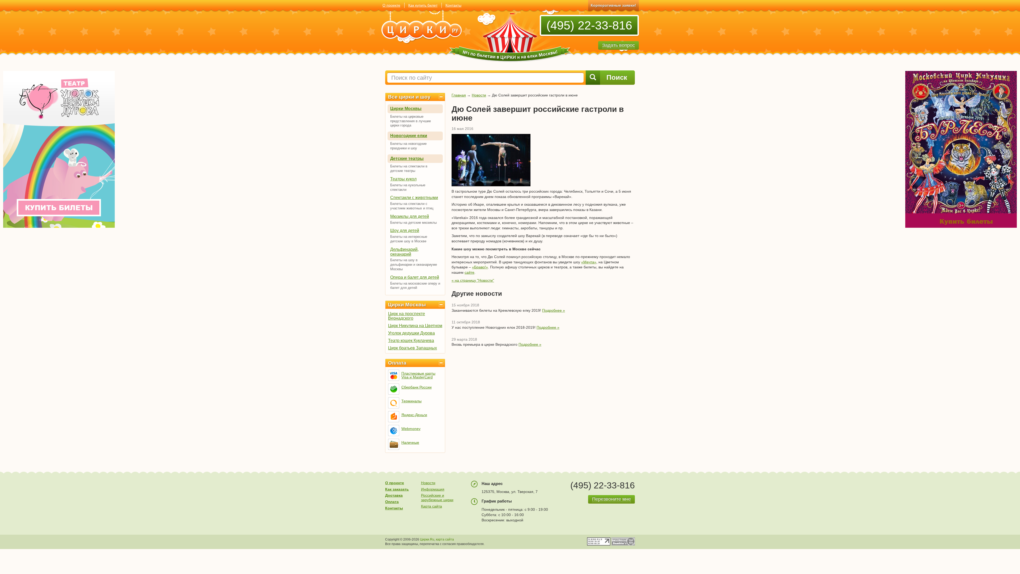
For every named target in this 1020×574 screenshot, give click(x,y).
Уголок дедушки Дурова (411, 333)
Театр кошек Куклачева (411, 340)
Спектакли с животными (414, 197)
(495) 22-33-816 (589, 25)
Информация (432, 489)
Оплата (397, 362)
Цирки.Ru (427, 539)
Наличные (410, 442)
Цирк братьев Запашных (412, 348)
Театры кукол (403, 179)
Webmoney (410, 429)
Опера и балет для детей (414, 277)
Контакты (453, 5)
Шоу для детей (404, 230)
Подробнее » (553, 310)
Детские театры (407, 158)
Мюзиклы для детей (409, 216)
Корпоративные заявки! (613, 5)
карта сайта (445, 539)
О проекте (391, 5)
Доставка (394, 495)
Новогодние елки (408, 135)
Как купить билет (422, 5)
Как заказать (397, 489)
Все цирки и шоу (409, 96)
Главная (459, 95)
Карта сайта (431, 506)
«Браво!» (480, 267)
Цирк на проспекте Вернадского (406, 315)
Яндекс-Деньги (414, 415)
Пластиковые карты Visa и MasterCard (418, 375)
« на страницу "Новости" (473, 280)
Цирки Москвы (406, 108)
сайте (469, 272)
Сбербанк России (416, 387)
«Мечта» (588, 262)
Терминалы (411, 401)
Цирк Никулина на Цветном (415, 325)
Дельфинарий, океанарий (404, 251)
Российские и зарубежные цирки (437, 497)
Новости (479, 95)
